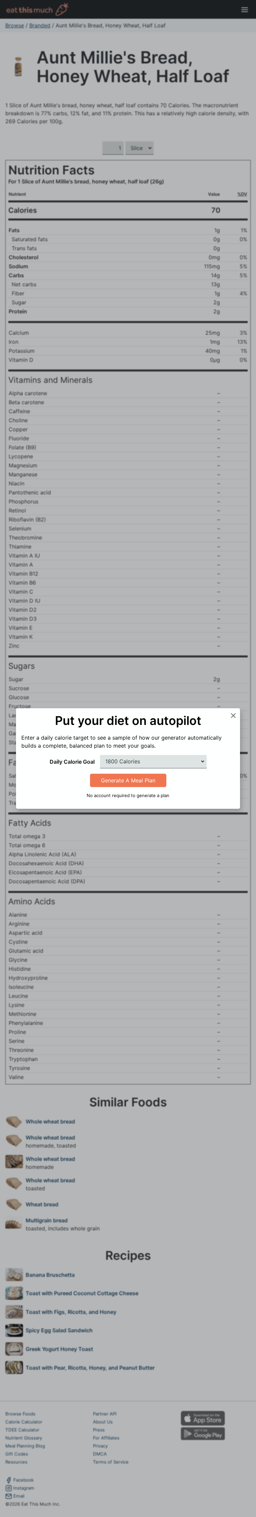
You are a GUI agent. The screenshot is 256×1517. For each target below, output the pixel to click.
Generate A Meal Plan (128, 780)
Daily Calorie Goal (72, 761)
